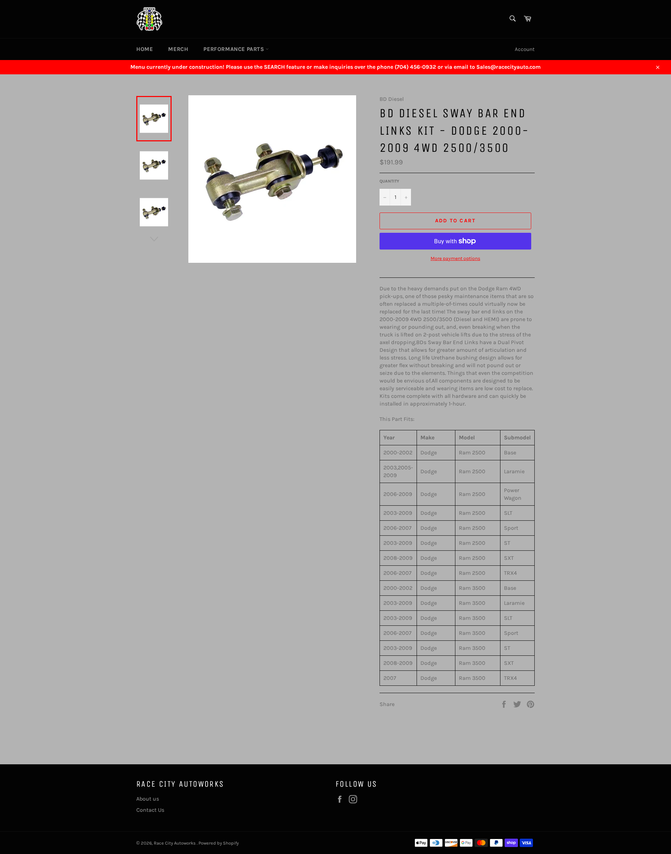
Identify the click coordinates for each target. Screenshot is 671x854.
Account (525, 49)
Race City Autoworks (175, 843)
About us (147, 798)
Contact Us (150, 810)
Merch (178, 49)
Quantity (389, 181)
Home (144, 49)
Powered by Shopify (219, 843)
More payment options (455, 258)
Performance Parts (234, 49)
